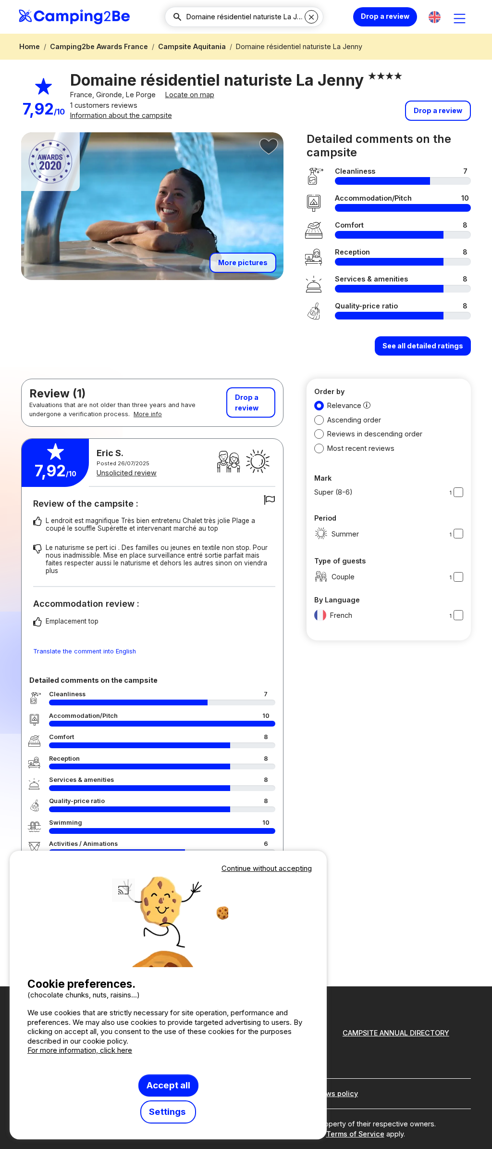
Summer (345, 534)
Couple (343, 577)
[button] (435, 17)
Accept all (168, 1085)
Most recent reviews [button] (360, 448)
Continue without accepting (266, 868)
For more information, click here (79, 1050)
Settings (168, 1111)
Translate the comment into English (84, 651)
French (341, 615)
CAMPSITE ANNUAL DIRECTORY (396, 1033)
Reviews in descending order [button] (374, 434)
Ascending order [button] (354, 420)
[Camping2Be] (74, 17)
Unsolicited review (127, 473)
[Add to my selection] (269, 146)
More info (148, 414)
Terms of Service (355, 1134)
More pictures (243, 262)
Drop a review (385, 16)
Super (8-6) (333, 492)
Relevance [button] (344, 405)
